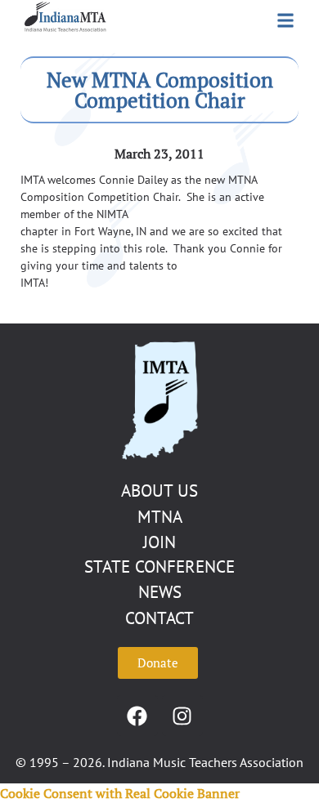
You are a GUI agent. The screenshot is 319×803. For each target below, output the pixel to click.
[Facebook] (137, 715)
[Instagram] (182, 715)
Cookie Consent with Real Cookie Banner (120, 793)
